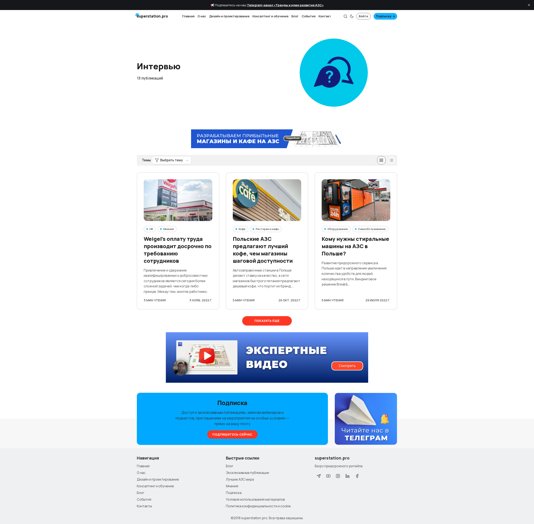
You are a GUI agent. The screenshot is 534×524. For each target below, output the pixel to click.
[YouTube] (328, 476)
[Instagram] (338, 476)
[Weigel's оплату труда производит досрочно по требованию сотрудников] (178, 200)
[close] (529, 5)
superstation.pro (254, 518)
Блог (294, 16)
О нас (202, 16)
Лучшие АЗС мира (240, 479)
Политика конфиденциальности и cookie (258, 506)
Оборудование (337, 229)
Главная (188, 16)
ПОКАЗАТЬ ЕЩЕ (267, 321)
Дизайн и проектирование (229, 16)
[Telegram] (319, 476)
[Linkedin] (347, 476)
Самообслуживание (372, 229)
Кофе (242, 229)
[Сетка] (381, 160)
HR (151, 229)
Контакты (326, 16)
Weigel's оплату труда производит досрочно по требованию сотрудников (178, 249)
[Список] (391, 160)
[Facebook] (357, 476)
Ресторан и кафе (267, 229)
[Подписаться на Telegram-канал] (366, 419)
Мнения (168, 229)
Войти (363, 16)
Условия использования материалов (255, 499)
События (309, 16)
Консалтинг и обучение (270, 16)
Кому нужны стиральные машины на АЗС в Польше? (355, 246)
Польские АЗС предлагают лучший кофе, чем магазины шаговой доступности (263, 249)
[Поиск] (345, 16)
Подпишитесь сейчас (232, 434)
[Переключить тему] (352, 16)
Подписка (383, 16)
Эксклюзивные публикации (247, 472)
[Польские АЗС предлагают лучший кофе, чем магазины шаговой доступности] (267, 200)
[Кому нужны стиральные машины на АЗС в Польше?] (356, 200)
